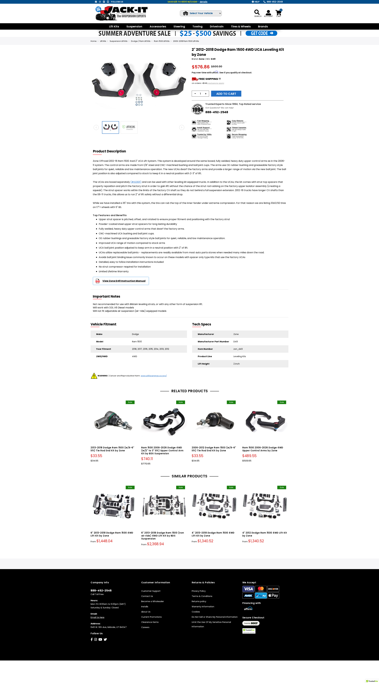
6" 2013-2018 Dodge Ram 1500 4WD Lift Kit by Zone (112, 534)
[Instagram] (100, 1)
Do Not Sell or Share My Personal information (215, 616)
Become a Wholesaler (152, 601)
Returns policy (199, 601)
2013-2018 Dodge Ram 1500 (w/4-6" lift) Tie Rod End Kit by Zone (112, 449)
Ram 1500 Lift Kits (162, 41)
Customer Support (150, 591)
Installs (144, 606)
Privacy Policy (199, 591)
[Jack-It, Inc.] (125, 13)
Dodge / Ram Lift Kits (140, 41)
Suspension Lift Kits (118, 41)
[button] (184, 83)
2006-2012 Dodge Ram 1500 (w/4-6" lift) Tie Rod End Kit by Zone (214, 449)
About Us (145, 611)
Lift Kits (103, 41)
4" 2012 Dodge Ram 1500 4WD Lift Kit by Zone (264, 534)
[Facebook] (96, 1)
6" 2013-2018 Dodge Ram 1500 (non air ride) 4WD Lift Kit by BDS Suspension (162, 535)
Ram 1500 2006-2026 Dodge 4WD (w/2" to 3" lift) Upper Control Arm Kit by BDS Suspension (162, 450)
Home (94, 41)
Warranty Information (203, 606)
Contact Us (147, 596)
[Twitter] (104, 1)
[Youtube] (108, 1)
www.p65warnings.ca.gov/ (154, 375)
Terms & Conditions (202, 596)
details (203, 1)
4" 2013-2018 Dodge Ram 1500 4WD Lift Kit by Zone (213, 534)
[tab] (111, 151)
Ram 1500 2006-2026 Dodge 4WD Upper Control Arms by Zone (262, 449)
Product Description (109, 151)
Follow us (117, 1)
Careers (145, 627)
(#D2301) (135, 182)
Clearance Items (150, 622)
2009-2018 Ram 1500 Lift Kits (186, 41)
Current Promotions (151, 616)
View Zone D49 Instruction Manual (124, 281)
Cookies (196, 611)
